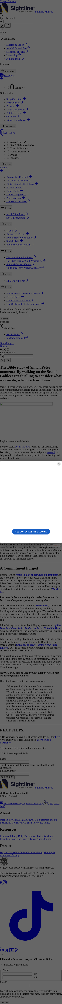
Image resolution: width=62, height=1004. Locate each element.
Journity (55, 546)
